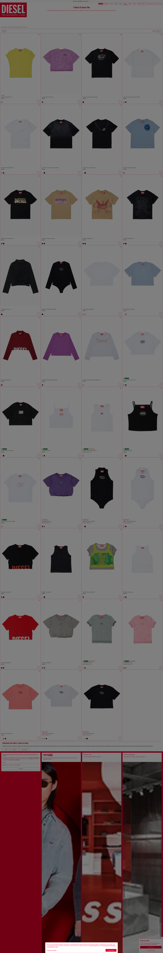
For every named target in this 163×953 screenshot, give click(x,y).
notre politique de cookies (53, 946)
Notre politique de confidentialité (109, 945)
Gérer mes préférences (94, 945)
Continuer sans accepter (51, 950)
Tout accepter (111, 950)
